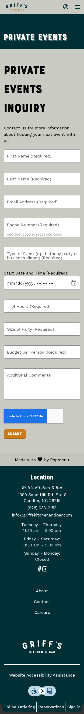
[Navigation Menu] (77, 7)
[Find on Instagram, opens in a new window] (45, 570)
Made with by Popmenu (36, 459)
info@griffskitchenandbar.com (42, 515)
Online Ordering (19, 706)
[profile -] (66, 7)
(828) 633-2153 (42, 507)
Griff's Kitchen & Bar (42, 646)
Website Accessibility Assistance (42, 675)
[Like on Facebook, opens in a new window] (39, 570)
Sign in (74, 706)
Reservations (51, 706)
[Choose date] (74, 283)
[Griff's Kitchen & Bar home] (25, 7)
